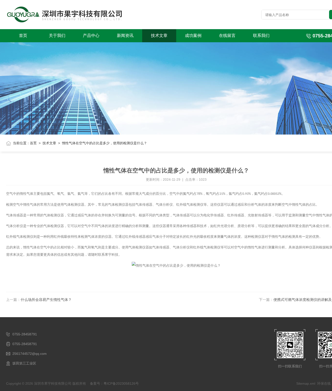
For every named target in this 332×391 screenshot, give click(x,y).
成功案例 (193, 35)
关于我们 (57, 35)
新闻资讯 (125, 35)
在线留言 (227, 35)
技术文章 (159, 35)
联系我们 (261, 35)
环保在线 (324, 383)
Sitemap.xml (305, 383)
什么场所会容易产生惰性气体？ (46, 300)
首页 (23, 35)
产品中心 (91, 35)
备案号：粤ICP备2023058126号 (114, 383)
